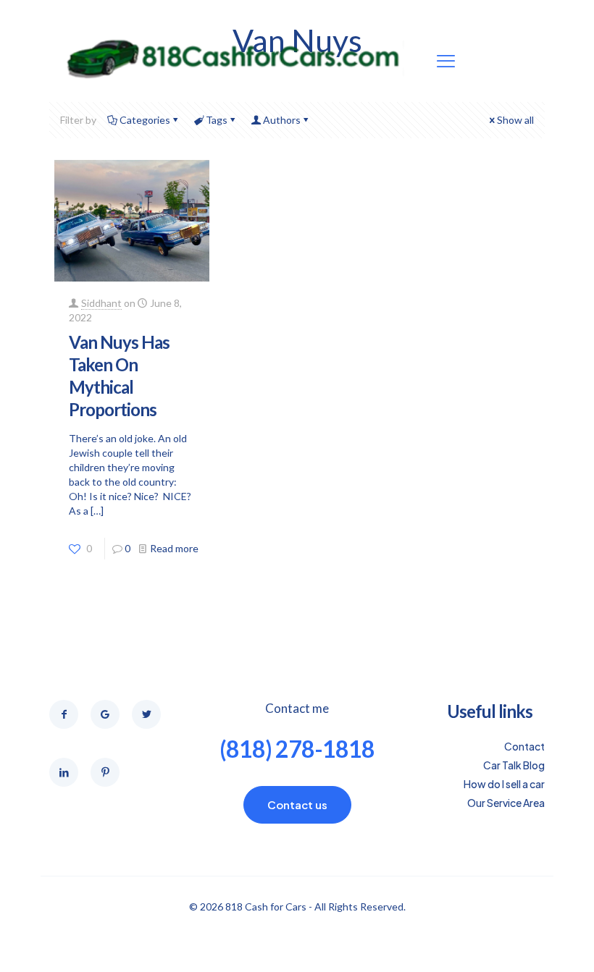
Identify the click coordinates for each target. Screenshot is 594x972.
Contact (524, 746)
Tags (216, 120)
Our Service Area (506, 802)
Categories (145, 120)
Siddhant (101, 303)
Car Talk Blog (514, 765)
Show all (515, 120)
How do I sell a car (504, 783)
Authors (282, 120)
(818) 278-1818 (297, 749)
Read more (174, 548)
